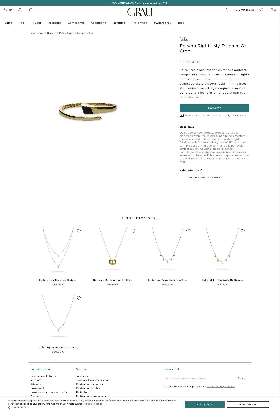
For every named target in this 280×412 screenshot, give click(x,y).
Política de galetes (88, 388)
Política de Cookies (92, 404)
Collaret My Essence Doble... (58, 279)
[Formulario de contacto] (31, 9)
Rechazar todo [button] (248, 404)
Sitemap (36, 384)
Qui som (36, 396)
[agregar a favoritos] (79, 231)
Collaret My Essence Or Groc (112, 279)
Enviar (242, 378)
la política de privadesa (221, 386)
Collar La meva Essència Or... (167, 279)
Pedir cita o (192, 115)
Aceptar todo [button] (204, 404)
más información (210, 115)
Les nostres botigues (44, 376)
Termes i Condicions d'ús (92, 380)
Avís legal (82, 376)
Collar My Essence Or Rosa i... (58, 347)
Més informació (191, 170)
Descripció (187, 126)
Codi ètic (82, 392)
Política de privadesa (89, 384)
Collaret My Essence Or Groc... (222, 279)
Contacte (36, 380)
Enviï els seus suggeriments (49, 392)
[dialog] (140, 404)
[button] (93, 408)
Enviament (37, 388)
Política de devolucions (91, 396)
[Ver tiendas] (20, 9)
